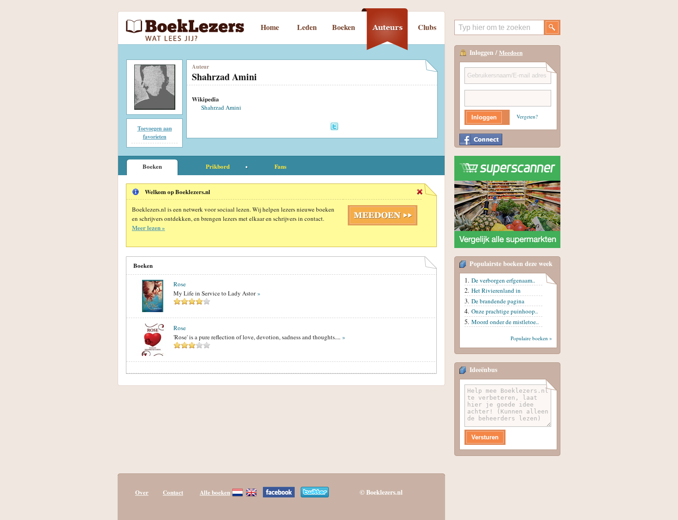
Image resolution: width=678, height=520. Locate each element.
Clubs (427, 27)
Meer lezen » (148, 227)
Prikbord (218, 166)
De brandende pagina (497, 301)
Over (142, 492)
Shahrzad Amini (221, 107)
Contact (173, 492)
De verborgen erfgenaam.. (503, 280)
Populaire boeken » (531, 338)
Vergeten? (527, 116)
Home (270, 27)
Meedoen (511, 52)
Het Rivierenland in (496, 290)
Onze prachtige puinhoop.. (504, 311)
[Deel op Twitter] (334, 126)
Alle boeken (215, 492)
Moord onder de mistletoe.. (505, 322)
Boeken (343, 27)
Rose (179, 284)
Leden (307, 27)
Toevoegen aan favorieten (154, 132)
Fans (280, 166)
